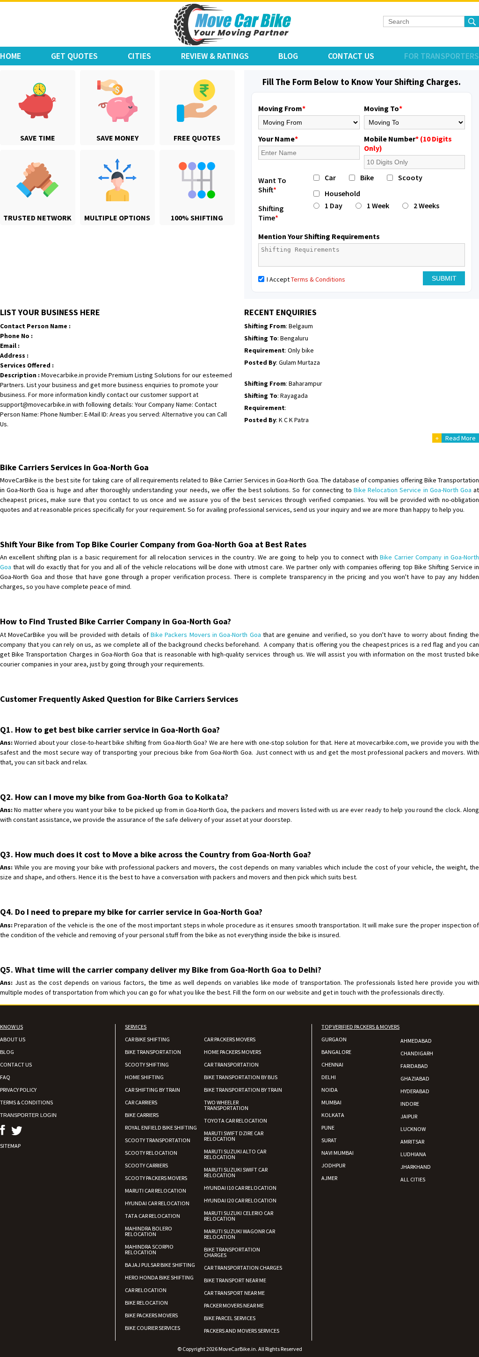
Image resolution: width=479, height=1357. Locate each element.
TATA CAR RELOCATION (152, 1215)
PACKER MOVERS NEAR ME (234, 1305)
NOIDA (329, 1089)
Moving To (383, 108)
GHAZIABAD (414, 1078)
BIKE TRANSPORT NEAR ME (235, 1280)
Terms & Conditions (318, 279)
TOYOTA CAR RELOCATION (235, 1120)
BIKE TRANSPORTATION (153, 1051)
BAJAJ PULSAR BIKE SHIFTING (160, 1264)
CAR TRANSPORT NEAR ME (234, 1292)
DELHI (328, 1077)
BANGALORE (336, 1051)
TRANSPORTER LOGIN (28, 1115)
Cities (139, 55)
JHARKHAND (415, 1166)
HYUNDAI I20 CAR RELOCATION (240, 1200)
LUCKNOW (413, 1128)
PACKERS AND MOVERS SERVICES (241, 1330)
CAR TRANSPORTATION (231, 1064)
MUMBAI (331, 1102)
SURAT (329, 1140)
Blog (288, 55)
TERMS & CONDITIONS (26, 1102)
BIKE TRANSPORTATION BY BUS (240, 1077)
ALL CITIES (412, 1179)
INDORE (409, 1103)
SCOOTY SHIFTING (147, 1064)
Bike (367, 177)
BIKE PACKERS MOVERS (151, 1315)
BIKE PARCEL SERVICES (229, 1318)
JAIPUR (408, 1116)
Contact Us (351, 55)
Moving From (281, 108)
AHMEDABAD (416, 1040)
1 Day (333, 205)
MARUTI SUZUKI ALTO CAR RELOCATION (235, 1154)
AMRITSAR (412, 1141)
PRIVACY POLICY (18, 1089)
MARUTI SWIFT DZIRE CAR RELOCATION (233, 1136)
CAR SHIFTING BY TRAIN (152, 1089)
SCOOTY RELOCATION (151, 1152)
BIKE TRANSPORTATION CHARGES (232, 1252)
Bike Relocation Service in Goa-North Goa (413, 490)
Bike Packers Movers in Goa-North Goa (206, 634)
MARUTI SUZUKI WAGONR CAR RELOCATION (239, 1234)
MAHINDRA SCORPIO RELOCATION (149, 1249)
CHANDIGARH (416, 1053)
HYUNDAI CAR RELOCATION (157, 1203)
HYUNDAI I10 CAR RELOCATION (240, 1187)
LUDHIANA (413, 1154)
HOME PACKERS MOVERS (232, 1051)
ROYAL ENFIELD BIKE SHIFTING (161, 1127)
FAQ (5, 1077)
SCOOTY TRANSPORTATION (157, 1140)
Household (342, 193)
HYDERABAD (414, 1091)
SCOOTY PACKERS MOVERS (156, 1177)
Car (330, 177)
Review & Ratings (215, 55)
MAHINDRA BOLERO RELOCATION (148, 1231)
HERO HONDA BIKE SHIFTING (159, 1277)
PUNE (327, 1127)
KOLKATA (332, 1114)
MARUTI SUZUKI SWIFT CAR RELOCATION (236, 1172)
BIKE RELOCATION (146, 1302)
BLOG (7, 1051)
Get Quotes (74, 55)
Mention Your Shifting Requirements (319, 236)
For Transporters (441, 55)
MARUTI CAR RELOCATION (155, 1190)
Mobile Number (408, 143)
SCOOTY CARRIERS (146, 1165)
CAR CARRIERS (141, 1102)
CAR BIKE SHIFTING (147, 1039)
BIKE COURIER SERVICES (152, 1327)
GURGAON (334, 1039)
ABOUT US (12, 1039)
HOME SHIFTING (144, 1077)
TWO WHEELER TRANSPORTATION (226, 1105)
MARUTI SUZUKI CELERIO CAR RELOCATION (238, 1215)
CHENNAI (332, 1064)
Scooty (410, 177)
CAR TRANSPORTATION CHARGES (243, 1267)
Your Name (278, 138)
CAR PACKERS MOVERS (229, 1039)
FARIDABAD (414, 1065)
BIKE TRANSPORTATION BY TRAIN (243, 1089)
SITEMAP (10, 1145)
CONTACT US (16, 1064)
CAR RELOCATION (146, 1289)
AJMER (329, 1177)
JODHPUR (333, 1165)
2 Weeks (426, 205)
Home (10, 55)
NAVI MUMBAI (337, 1152)
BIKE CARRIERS (142, 1114)
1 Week (378, 205)
